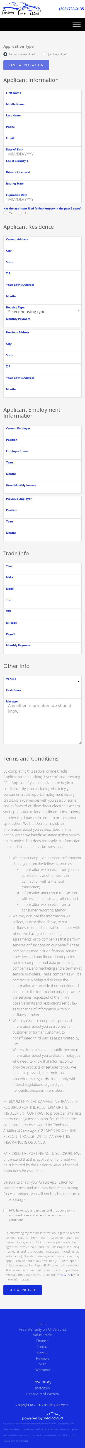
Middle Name (15, 104)
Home (43, 1323)
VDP (42, 1364)
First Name (13, 93)
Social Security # (17, 161)
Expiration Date (16, 195)
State (9, 262)
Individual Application (23, 54)
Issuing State (15, 183)
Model (10, 589)
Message (12, 701)
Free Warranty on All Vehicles (42, 1329)
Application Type (18, 46)
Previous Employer (19, 499)
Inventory (42, 1388)
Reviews (42, 1358)
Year (9, 566)
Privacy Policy (66, 1275)
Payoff (10, 634)
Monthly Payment (18, 319)
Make (9, 577)
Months (11, 296)
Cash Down (13, 690)
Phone (10, 127)
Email (10, 138)
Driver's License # (18, 172)
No (26, 213)
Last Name (13, 115)
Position (11, 440)
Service (43, 1352)
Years (9, 462)
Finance (42, 1340)
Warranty (42, 1369)
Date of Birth (14, 149)
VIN (8, 611)
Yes (11, 213)
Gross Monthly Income (21, 485)
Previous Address (17, 332)
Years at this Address (20, 285)
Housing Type (15, 307)
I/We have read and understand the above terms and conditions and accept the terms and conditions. (42, 1215)
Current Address (17, 239)
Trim (9, 600)
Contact (42, 1346)
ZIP (8, 273)
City (9, 251)
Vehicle (11, 679)
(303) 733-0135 (71, 8)
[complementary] (71, 1434)
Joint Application (59, 54)
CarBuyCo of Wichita (42, 1393)
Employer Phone (17, 451)
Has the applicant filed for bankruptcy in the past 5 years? (42, 208)
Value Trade (42, 1334)
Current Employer (18, 428)
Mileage (11, 623)
